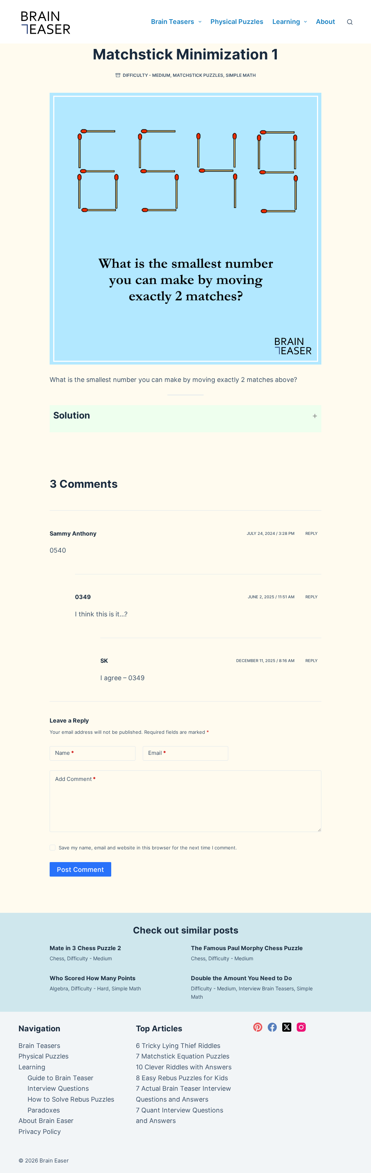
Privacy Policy (39, 1131)
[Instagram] (301, 1027)
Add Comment (75, 778)
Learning (286, 21)
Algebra (59, 988)
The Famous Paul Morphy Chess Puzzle (247, 948)
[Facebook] (272, 1027)
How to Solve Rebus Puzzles (71, 1099)
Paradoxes (44, 1110)
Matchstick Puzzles (198, 75)
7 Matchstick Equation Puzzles (182, 1056)
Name (64, 752)
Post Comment (80, 869)
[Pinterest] (257, 1027)
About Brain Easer (46, 1120)
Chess (57, 958)
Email (157, 752)
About (325, 21)
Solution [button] (71, 415)
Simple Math (241, 75)
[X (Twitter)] (286, 1027)
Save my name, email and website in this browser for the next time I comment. (148, 847)
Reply (311, 533)
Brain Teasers (172, 21)
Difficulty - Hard (90, 988)
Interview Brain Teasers (266, 988)
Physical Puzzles (236, 21)
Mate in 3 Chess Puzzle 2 (85, 948)
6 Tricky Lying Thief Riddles (178, 1045)
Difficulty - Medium (146, 75)
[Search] (350, 22)
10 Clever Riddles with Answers (184, 1067)
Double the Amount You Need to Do (241, 978)
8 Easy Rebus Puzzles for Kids (182, 1078)
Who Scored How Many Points (93, 978)
